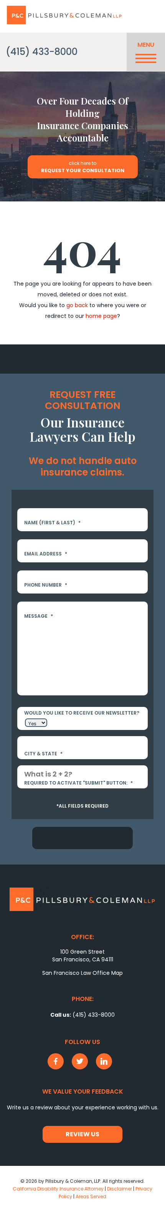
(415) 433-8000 (42, 51)
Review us (82, 1134)
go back (77, 305)
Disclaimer (119, 1188)
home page (101, 316)
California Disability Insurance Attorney (58, 1188)
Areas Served (91, 1196)
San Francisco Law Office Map (82, 973)
